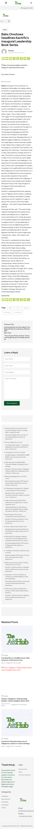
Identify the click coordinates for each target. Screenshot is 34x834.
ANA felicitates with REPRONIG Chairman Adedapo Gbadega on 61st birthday (16, 464)
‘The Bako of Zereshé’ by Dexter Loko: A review (17, 552)
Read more (8, 439)
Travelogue (5, 805)
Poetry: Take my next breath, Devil (16, 526)
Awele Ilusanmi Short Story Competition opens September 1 (15, 516)
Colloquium (4, 796)
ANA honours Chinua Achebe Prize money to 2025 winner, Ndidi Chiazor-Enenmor (17, 591)
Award (20, 772)
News (5, 30)
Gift (18, 308)
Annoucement (5, 704)
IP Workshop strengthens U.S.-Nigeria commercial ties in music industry (17, 489)
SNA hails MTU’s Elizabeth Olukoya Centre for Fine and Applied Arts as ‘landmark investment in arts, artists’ (16, 538)
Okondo (26, 308)
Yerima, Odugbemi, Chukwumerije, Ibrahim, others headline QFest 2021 (15, 700)
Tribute (3, 808)
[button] (5, 3)
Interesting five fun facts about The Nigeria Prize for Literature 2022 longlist (17, 329)
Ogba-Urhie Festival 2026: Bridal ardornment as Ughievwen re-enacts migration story (16, 502)
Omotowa (7, 312)
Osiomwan (18, 312)
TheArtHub (4, 802)
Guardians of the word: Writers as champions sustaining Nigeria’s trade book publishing (16, 577)
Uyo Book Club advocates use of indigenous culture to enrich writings (15, 742)
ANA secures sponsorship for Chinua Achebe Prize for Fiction (16, 564)
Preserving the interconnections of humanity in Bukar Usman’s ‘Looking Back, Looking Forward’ (16, 430)
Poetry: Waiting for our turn (13, 442)
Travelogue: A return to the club (15, 452)
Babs (10, 308)
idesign (11, 51)
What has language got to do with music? (15, 477)
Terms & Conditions (24, 775)
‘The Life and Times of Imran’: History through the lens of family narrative (16, 337)
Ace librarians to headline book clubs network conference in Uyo (15, 659)
